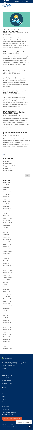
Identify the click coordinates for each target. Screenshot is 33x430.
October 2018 (6, 332)
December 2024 (7, 196)
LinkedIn (4, 368)
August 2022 (6, 225)
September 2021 (7, 251)
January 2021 (6, 268)
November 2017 (7, 334)
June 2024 (6, 203)
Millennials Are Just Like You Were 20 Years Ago (16, 133)
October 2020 (7, 275)
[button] (30, 426)
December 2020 (7, 270)
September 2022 (7, 222)
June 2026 (6, 184)
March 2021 (6, 263)
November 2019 (7, 301)
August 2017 (6, 341)
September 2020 (7, 277)
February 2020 (7, 294)
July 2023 (5, 213)
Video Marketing (8, 170)
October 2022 (7, 220)
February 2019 (7, 322)
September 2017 (7, 339)
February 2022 (7, 239)
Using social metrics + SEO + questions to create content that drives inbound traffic (14, 112)
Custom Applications (7, 383)
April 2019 (6, 317)
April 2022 (6, 234)
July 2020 (5, 282)
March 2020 (6, 291)
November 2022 (7, 218)
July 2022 (5, 227)
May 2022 (6, 232)
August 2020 (6, 279)
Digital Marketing (8, 163)
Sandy (6, 32)
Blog (22, 1)
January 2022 (6, 241)
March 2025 (6, 189)
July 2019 (5, 310)
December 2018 (7, 327)
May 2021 (5, 260)
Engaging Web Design (22, 32)
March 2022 (6, 237)
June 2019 (6, 313)
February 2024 (7, 208)
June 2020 (6, 284)
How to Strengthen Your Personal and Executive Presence (15, 91)
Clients (4, 391)
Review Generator (6, 380)
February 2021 (7, 265)
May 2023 (6, 215)
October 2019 (6, 303)
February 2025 (7, 192)
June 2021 (6, 258)
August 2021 (6, 253)
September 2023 (7, 211)
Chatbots (6, 161)
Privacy (4, 401)
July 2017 (5, 344)
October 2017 (6, 336)
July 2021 (5, 256)
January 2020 (6, 296)
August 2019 (6, 308)
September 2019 (7, 306)
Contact (27, 1)
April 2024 (6, 206)
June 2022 (6, 230)
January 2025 (6, 194)
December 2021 (7, 244)
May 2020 (6, 287)
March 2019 (6, 320)
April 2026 (6, 187)
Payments (17, 1)
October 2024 (7, 199)
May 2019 (5, 315)
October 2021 (6, 249)
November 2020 (7, 272)
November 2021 (7, 246)
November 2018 (7, 329)
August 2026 (6, 182)
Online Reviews (7, 168)
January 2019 (6, 325)
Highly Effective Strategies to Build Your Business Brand (15, 71)
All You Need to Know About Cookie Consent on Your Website (15, 30)
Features (5, 34)
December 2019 (7, 298)
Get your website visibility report (12, 418)
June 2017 (6, 346)
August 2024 (6, 201)
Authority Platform (7, 375)
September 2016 (7, 348)
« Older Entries (7, 153)
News (9, 34)
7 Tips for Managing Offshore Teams (15, 52)
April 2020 (6, 289)
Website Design (6, 378)
